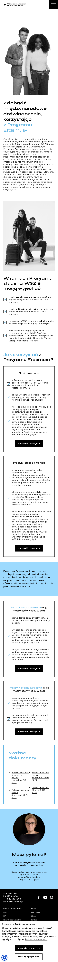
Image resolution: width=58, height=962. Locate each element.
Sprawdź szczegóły (29, 443)
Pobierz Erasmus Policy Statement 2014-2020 (40, 776)
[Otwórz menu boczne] (53, 4)
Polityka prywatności (36, 939)
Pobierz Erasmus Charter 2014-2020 (40, 790)
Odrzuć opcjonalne (29, 956)
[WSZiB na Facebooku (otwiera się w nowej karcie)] (39, 897)
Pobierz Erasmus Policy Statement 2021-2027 (20, 794)
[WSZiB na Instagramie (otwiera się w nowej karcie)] (51, 897)
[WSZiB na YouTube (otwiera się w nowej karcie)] (45, 897)
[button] (4, 957)
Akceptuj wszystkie (29, 948)
